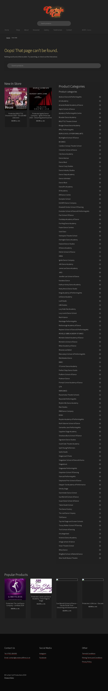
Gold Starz (62, 231)
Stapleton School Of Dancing (69, 472)
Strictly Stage (63, 489)
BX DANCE (62, 142)
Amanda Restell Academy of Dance (71, 105)
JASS (60, 272)
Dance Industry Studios (67, 170)
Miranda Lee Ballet (65, 350)
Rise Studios (63, 407)
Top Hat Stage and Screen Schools (71, 521)
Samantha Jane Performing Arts (69, 427)
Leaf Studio (63, 301)
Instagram (42, 653)
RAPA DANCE (63, 391)
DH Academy (63, 191)
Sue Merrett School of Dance (69, 497)
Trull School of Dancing (67, 529)
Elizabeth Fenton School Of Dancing (71, 207)
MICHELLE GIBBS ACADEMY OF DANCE (71, 333)
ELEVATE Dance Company (67, 203)
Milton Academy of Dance (67, 346)
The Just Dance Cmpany (67, 513)
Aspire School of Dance (67, 109)
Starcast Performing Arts (67, 476)
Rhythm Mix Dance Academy (68, 403)
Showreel (36, 30)
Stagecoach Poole (65, 456)
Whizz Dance (63, 550)
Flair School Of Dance (66, 215)
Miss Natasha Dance (65, 358)
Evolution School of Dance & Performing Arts (74, 211)
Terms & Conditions (88, 653)
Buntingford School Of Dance (69, 138)
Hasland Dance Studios (67, 244)
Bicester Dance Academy (67, 117)
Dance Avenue (64, 158)
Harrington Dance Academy (68, 240)
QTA (60, 387)
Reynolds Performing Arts (67, 399)
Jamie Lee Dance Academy (68, 268)
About (26, 30)
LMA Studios (63, 305)
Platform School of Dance (68, 374)
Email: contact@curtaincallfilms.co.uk (17, 658)
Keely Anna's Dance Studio (68, 289)
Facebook (42, 658)
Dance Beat (63, 162)
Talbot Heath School (66, 505)
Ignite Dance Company (66, 260)
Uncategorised (64, 534)
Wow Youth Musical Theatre (68, 558)
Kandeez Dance (64, 280)
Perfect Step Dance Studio (68, 370)
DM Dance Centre (65, 195)
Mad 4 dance (63, 317)
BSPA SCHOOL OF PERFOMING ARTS (71, 133)
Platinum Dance (64, 378)
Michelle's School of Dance (68, 342)
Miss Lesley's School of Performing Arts (72, 354)
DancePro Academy (66, 187)
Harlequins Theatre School (68, 236)
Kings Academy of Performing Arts (70, 293)
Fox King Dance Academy (67, 223)
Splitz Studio (63, 452)
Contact (69, 30)
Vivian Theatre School (66, 546)
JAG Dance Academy (66, 264)
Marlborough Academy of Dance (70, 325)
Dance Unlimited (64, 178)
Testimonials (57, 30)
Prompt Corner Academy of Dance (70, 382)
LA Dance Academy (65, 297)
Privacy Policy (87, 662)
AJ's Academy (63, 101)
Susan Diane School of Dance (69, 501)
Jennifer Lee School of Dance (69, 276)
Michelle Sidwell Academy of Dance (71, 338)
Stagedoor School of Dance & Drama (71, 460)
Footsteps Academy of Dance (69, 219)
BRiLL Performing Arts (66, 129)
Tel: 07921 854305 (10, 653)
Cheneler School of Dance (68, 150)
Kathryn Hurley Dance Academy (70, 284)
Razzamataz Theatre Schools (69, 395)
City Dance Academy (66, 154)
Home (7, 30)
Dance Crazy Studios (66, 166)
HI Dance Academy (65, 248)
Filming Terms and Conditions (92, 658)
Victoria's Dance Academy (68, 538)
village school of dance (67, 542)
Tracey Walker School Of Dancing (70, 525)
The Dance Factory (65, 509)
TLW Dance (62, 517)
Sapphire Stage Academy (67, 431)
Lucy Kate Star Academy (67, 309)
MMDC (61, 362)
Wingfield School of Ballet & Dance (71, 554)
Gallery (46, 30)
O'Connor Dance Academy (68, 366)
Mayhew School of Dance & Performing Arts (73, 329)
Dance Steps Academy (66, 174)
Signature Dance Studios (67, 440)
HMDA (61, 256)
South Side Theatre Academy (69, 444)
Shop (18, 30)
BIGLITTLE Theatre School (68, 121)
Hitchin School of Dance (67, 252)
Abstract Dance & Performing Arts (70, 97)
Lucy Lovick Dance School (68, 313)
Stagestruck (63, 464)
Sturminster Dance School (68, 493)
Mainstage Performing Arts (68, 321)
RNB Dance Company (66, 411)
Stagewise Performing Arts (68, 468)
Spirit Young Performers (67, 448)
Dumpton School (65, 199)
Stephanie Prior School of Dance (70, 480)
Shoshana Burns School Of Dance (70, 436)
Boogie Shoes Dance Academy (69, 125)
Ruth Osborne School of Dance (69, 423)
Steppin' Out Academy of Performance (72, 485)
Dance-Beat (63, 182)
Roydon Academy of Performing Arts (71, 419)
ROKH (61, 415)
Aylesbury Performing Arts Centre (70, 113)
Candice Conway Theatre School (70, 146)
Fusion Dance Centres (66, 227)
